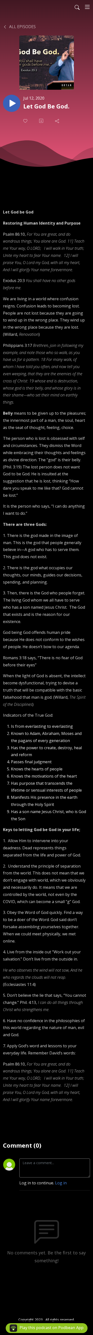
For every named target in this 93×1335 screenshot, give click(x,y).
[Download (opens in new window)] (42, 120)
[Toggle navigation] (87, 7)
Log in (61, 1183)
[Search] (77, 7)
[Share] (58, 121)
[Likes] (26, 121)
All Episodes (22, 26)
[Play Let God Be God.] (11, 103)
